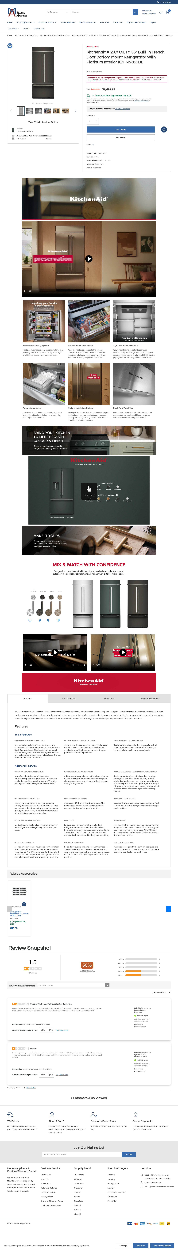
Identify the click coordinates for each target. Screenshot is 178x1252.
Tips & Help (12, 29)
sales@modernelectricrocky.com (159, 1187)
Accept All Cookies (162, 1246)
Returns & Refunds (49, 1188)
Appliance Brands (46, 22)
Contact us (46, 1175)
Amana (77, 1197)
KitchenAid (79, 1175)
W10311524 (14, 918)
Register (152, 13)
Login (144, 13)
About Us (45, 1179)
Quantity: (91, 116)
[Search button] (135, 12)
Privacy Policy (47, 1197)
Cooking (111, 1175)
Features (28, 699)
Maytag (77, 1192)
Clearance (112, 1197)
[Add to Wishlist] (164, 129)
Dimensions (109, 699)
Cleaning (111, 1179)
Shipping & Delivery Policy (141, 100)
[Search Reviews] (107, 985)
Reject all (141, 1246)
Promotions (46, 1184)
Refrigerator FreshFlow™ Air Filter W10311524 (19, 913)
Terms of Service (48, 1192)
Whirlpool (78, 1179)
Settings (123, 1246)
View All (77, 1214)
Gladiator (78, 1188)
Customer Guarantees (51, 1205)
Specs (68, 699)
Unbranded (79, 1184)
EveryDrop (78, 1201)
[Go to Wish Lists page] (160, 12)
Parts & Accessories (116, 1192)
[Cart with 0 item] (167, 12)
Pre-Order (112, 1201)
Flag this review (62, 1030)
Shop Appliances (24, 22)
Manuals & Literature (150, 699)
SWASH (77, 1205)
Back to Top (31, 1088)
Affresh (77, 1210)
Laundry (111, 1188)
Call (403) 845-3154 (153, 1182)
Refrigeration (113, 1184)
